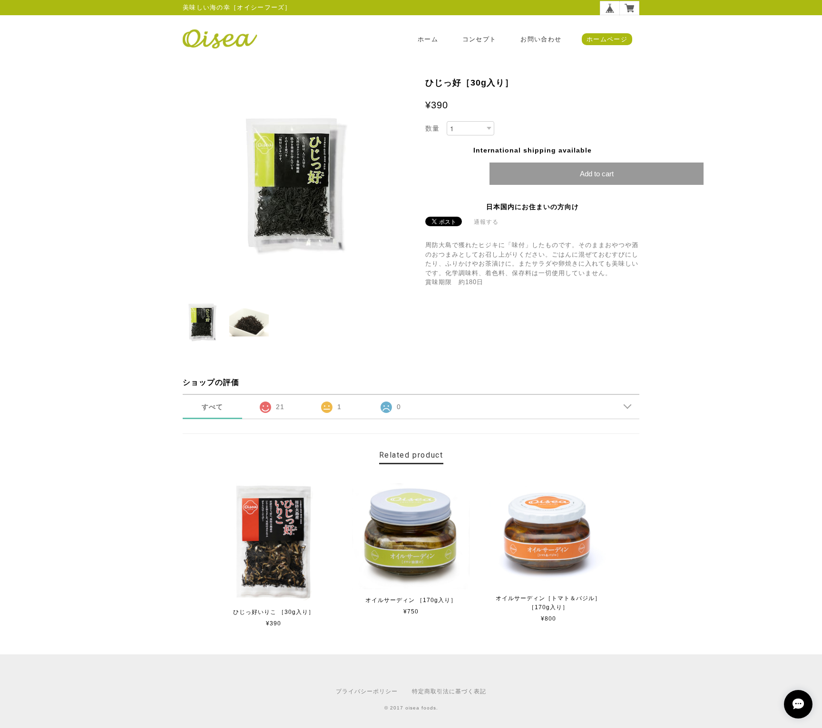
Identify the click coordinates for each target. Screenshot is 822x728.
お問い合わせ (540, 39)
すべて (212, 407)
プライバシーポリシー (367, 691)
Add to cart (597, 174)
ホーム (428, 39)
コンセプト (479, 39)
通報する (486, 222)
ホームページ (607, 39)
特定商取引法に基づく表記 (449, 691)
